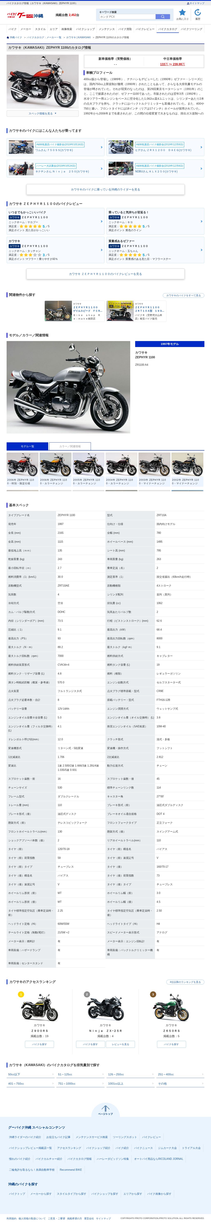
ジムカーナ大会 (167, 1148)
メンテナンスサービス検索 (92, 1137)
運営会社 (89, 1218)
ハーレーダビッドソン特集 (113, 1158)
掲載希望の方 (74, 1218)
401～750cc (16, 1083)
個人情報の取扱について (32, 1218)
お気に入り (182, 18)
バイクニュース (143, 1148)
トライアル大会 (191, 1148)
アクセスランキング (69, 1148)
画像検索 (66, 29)
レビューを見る (120, 1044)
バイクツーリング (191, 29)
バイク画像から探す (159, 1193)
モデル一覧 (27, 446)
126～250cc (116, 1074)
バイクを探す (39, 1044)
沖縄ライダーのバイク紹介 (25, 1137)
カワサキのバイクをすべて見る (183, 295)
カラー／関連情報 (70, 446)
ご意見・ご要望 (56, 1218)
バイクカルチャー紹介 (49, 1158)
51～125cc (65, 1074)
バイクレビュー (145, 29)
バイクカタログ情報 (80, 1158)
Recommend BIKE (71, 1169)
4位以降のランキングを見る (185, 982)
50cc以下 (14, 1074)
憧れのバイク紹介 (19, 1158)
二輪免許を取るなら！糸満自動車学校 (32, 1169)
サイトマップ (197, 3)
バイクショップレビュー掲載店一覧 (30, 1148)
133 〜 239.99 (172, 64)
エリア (54, 29)
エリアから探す (132, 1193)
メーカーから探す (41, 1193)
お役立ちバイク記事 (58, 1137)
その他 (162, 1083)
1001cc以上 (115, 1083)
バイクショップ (85, 29)
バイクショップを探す (104, 1193)
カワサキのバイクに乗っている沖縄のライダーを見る (105, 189)
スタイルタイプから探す (71, 1193)
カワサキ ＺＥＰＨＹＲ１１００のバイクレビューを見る (105, 274)
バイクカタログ (167, 29)
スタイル (40, 29)
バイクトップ (17, 1193)
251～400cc (166, 1074)
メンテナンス (107, 29)
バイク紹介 (122, 1148)
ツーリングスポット (125, 1137)
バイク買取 (125, 29)
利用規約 (11, 1218)
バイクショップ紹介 (98, 1148)
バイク (13, 29)
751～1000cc (66, 1083)
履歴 (197, 18)
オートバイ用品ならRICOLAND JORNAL (158, 1158)
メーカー (25, 29)
